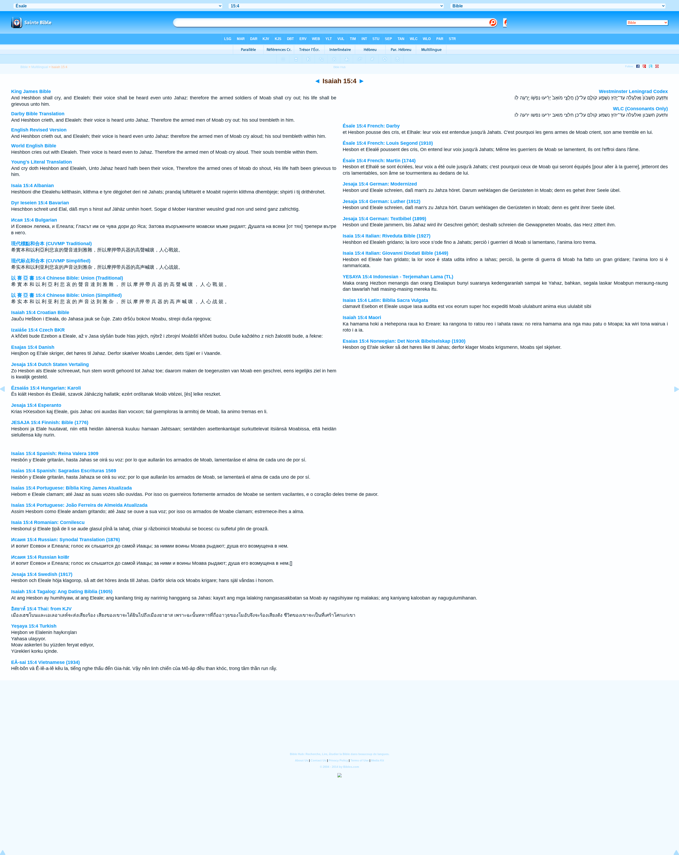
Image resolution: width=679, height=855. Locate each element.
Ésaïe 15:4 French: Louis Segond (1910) (388, 143)
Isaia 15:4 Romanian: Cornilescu (48, 522)
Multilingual (39, 67)
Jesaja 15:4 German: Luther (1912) (381, 201)
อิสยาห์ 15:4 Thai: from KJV (41, 608)
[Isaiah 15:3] (6, 401)
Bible (24, 67)
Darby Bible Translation (37, 113)
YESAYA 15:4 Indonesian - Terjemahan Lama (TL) (398, 276)
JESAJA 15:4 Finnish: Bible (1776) (49, 422)
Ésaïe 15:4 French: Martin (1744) (379, 160)
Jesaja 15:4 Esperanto (36, 405)
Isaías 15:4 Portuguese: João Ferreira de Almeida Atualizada (79, 505)
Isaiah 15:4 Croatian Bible (40, 312)
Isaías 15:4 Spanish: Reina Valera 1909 (54, 453)
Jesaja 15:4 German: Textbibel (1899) (384, 218)
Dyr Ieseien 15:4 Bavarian (40, 202)
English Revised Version (39, 130)
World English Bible (33, 145)
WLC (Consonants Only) (640, 108)
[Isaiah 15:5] (672, 401)
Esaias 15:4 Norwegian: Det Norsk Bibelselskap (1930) (404, 341)
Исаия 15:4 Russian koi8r (40, 557)
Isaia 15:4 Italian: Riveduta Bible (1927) (386, 236)
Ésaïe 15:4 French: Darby (371, 126)
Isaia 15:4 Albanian (32, 185)
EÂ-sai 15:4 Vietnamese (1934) (45, 662)
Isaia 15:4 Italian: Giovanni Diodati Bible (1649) (395, 253)
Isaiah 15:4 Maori (362, 317)
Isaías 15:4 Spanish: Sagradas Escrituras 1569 (63, 470)
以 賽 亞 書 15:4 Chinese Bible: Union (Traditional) (67, 278)
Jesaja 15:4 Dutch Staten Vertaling (50, 364)
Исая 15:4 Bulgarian (34, 220)
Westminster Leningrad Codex (633, 91)
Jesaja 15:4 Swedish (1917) (41, 574)
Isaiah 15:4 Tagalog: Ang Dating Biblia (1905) (61, 591)
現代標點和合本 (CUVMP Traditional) (51, 243)
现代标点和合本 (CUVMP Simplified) (50, 260)
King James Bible (31, 91)
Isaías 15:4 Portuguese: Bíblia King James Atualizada (71, 488)
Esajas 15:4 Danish (32, 347)
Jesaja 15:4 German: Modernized (380, 184)
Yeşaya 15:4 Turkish (33, 626)
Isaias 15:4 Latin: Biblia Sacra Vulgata (385, 300)
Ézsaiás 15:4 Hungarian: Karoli (46, 388)
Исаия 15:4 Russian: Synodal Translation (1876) (65, 539)
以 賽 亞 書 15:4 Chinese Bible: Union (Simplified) (66, 295)
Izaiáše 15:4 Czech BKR (38, 330)
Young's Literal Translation (41, 162)
